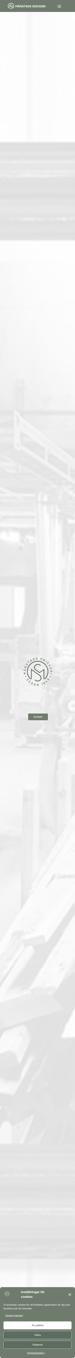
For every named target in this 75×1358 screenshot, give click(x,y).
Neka (38, 1334)
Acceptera (37, 1325)
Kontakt (38, 716)
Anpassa (37, 1344)
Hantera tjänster (14, 1315)
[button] (70, 1294)
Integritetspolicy (35, 1352)
